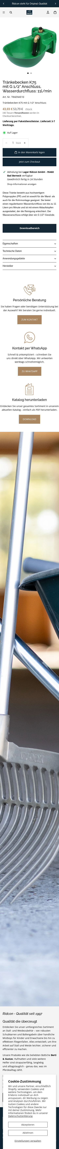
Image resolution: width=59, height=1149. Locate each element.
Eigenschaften (10, 243)
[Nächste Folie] (55, 3)
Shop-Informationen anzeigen (21, 184)
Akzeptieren (27, 1124)
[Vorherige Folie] (3, 3)
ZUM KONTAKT (29, 319)
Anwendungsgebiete (14, 258)
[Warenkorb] (55, 12)
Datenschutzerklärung (20, 1116)
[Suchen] (10, 12)
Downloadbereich (29, 228)
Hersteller (8, 266)
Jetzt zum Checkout (29, 161)
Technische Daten (12, 251)
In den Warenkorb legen (31, 152)
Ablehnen (28, 1132)
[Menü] (4, 12)
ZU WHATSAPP (29, 371)
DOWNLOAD (29, 419)
